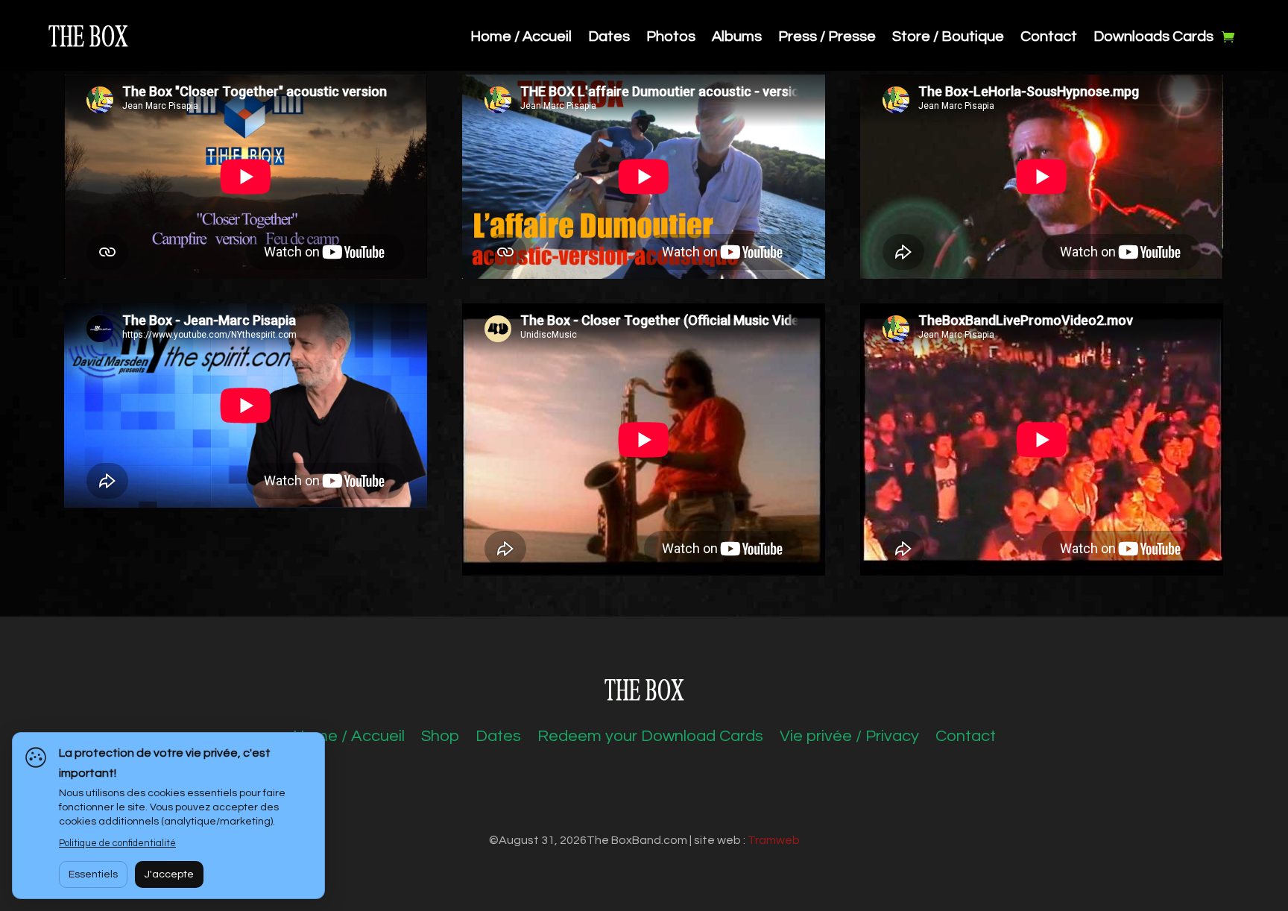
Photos (670, 37)
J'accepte (169, 874)
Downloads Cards (1153, 37)
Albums (737, 37)
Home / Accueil (521, 37)
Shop (440, 738)
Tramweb (774, 840)
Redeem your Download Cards (650, 738)
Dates (609, 37)
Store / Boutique (948, 37)
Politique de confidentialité (117, 843)
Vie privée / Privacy (849, 738)
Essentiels (93, 874)
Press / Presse (827, 37)
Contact (1048, 37)
